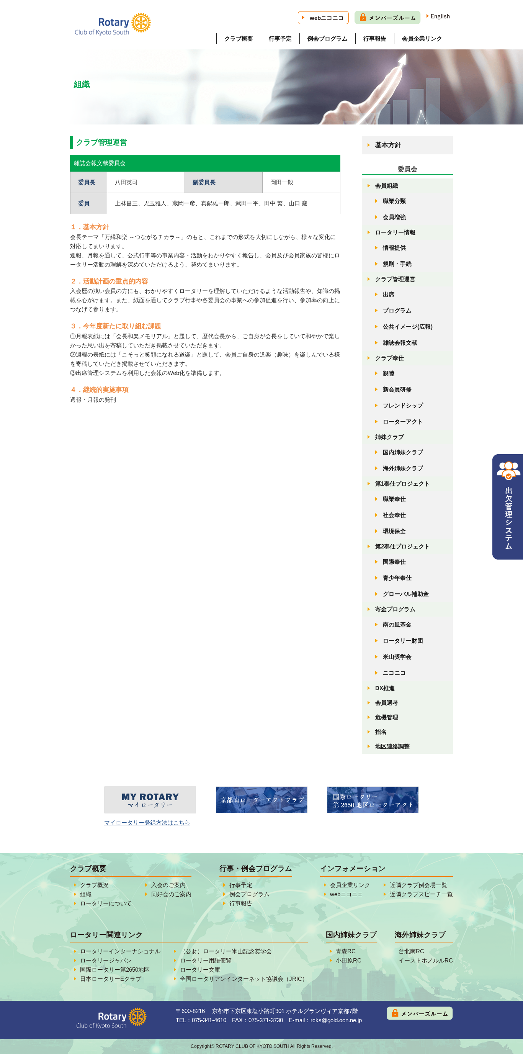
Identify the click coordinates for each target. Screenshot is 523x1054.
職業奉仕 (394, 499)
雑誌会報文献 (400, 342)
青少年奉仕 (397, 577)
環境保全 (394, 531)
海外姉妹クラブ (403, 468)
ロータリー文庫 (200, 969)
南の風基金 (397, 624)
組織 (86, 894)
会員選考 (386, 702)
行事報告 (374, 38)
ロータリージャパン (106, 960)
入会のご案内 (168, 885)
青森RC (346, 951)
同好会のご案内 (171, 894)
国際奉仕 (394, 561)
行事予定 (280, 38)
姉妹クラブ (389, 437)
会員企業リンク (422, 38)
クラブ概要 (238, 38)
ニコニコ (394, 672)
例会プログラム (327, 38)
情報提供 (394, 247)
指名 (381, 731)
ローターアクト (403, 421)
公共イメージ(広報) (408, 326)
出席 (388, 294)
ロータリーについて (106, 903)
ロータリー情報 (395, 232)
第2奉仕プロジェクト (402, 546)
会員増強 (394, 217)
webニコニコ (327, 18)
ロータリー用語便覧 (206, 960)
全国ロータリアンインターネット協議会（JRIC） (244, 978)
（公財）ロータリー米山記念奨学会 (226, 951)
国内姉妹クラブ (403, 452)
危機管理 (386, 717)
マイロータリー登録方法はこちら (147, 822)
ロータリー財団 (403, 640)
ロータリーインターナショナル (120, 951)
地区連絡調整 (392, 746)
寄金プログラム (395, 609)
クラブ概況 (94, 885)
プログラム (397, 310)
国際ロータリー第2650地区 (115, 969)
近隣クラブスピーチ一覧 (421, 894)
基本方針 (388, 145)
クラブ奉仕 (389, 358)
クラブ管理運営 (395, 279)
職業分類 (394, 201)
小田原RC (348, 960)
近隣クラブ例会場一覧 (418, 885)
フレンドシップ (403, 405)
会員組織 (386, 185)
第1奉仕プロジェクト (402, 483)
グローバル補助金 (406, 594)
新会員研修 (397, 389)
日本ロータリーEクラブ (110, 978)
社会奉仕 (394, 515)
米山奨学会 (397, 656)
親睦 (388, 373)
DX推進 (385, 688)
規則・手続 (397, 263)
